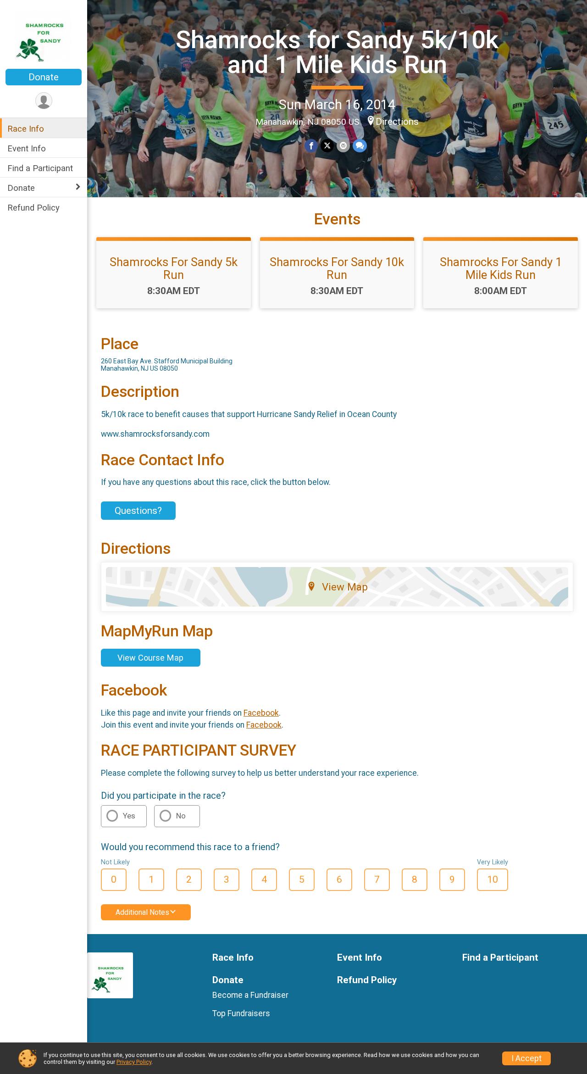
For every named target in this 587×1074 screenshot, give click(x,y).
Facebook (261, 713)
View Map (345, 587)
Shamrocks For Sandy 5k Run (174, 268)
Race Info (25, 129)
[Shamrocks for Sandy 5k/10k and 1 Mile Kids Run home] (43, 35)
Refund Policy (33, 207)
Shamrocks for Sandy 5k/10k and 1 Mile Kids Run (337, 52)
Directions (397, 121)
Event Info (26, 148)
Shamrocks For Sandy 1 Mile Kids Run (501, 268)
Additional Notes (142, 912)
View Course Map (150, 657)
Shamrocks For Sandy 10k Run (337, 268)
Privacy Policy (133, 1061)
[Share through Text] (360, 145)
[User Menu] (43, 100)
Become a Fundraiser (250, 995)
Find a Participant (40, 168)
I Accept (526, 1058)
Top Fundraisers (241, 1013)
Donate (43, 77)
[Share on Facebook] (311, 145)
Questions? (138, 510)
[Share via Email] (343, 145)
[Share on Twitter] (327, 145)
